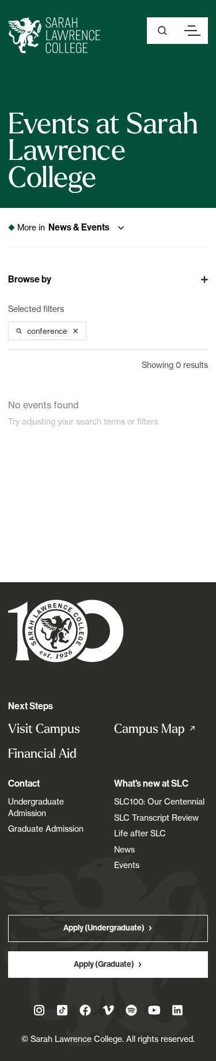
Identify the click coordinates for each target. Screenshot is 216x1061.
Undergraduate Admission (36, 807)
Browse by (29, 279)
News (124, 849)
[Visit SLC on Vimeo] (108, 1010)
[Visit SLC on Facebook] (85, 1010)
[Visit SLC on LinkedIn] (177, 1010)
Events (126, 865)
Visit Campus (44, 728)
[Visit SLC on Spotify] (131, 1010)
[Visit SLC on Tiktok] (62, 1010)
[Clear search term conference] (75, 330)
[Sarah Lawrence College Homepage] (66, 630)
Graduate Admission (46, 828)
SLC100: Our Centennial (159, 801)
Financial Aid (42, 753)
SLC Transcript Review (156, 817)
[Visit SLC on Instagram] (39, 1010)
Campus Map (161, 729)
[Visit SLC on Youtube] (154, 1010)
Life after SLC (140, 833)
